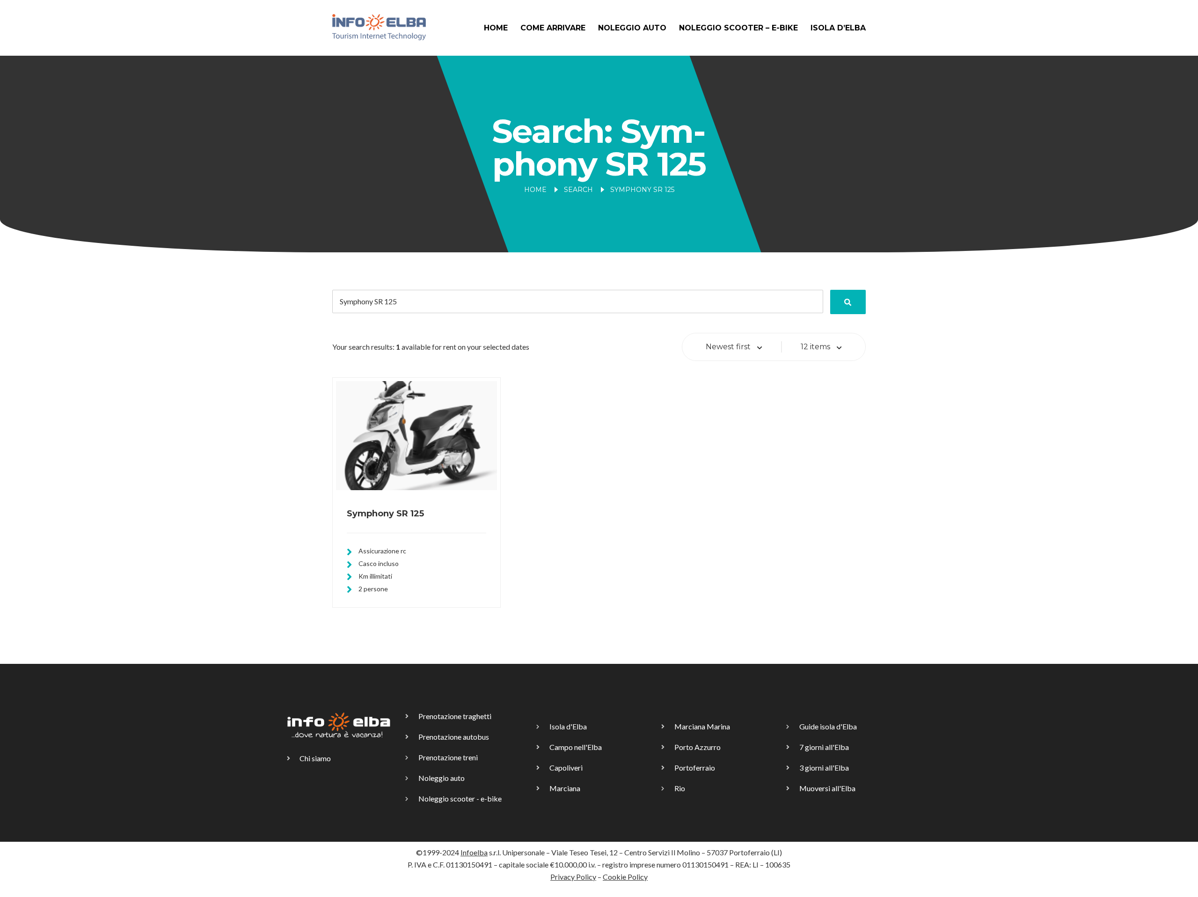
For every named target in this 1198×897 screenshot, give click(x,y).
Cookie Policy (625, 876)
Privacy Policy (573, 876)
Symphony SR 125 (385, 513)
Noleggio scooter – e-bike (738, 27)
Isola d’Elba (838, 27)
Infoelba (474, 852)
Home (496, 27)
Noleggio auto (632, 27)
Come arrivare (552, 27)
